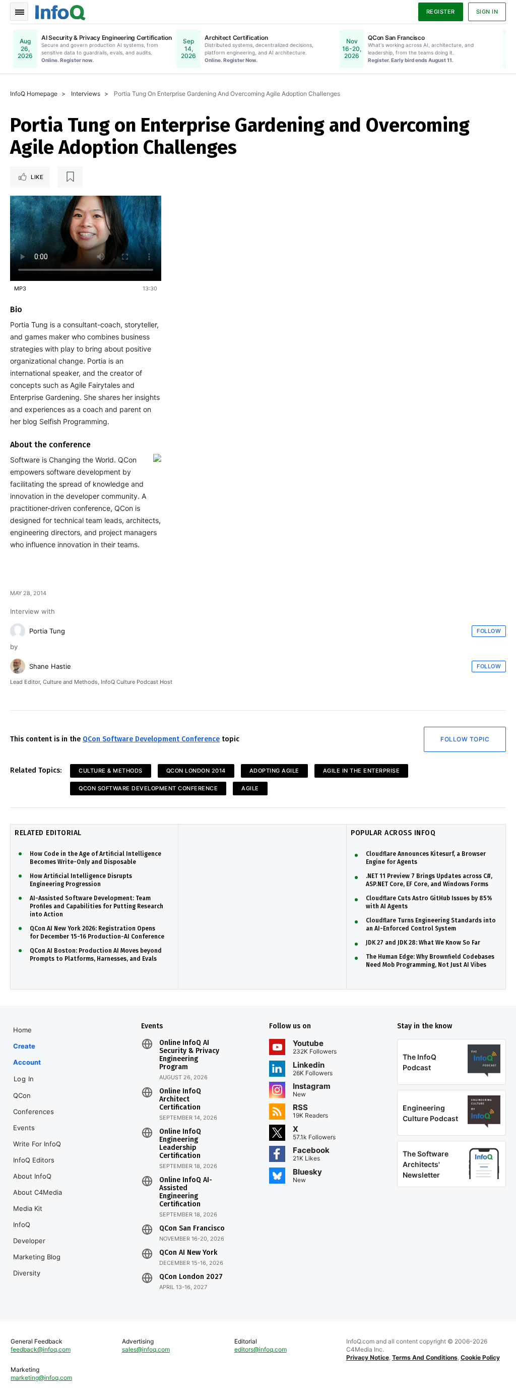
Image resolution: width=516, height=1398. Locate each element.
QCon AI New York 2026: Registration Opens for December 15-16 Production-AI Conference (97, 932)
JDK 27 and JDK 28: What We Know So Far (423, 942)
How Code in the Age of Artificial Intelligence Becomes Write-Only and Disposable (95, 857)
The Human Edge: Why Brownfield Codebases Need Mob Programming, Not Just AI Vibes (430, 960)
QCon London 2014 (196, 770)
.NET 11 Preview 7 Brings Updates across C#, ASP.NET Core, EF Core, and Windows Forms (429, 880)
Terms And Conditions (425, 1357)
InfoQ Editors (33, 1160)
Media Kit (27, 1208)
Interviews (85, 93)
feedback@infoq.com (41, 1349)
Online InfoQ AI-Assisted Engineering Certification (185, 1192)
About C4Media (37, 1192)
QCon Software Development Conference (151, 739)
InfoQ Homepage (33, 93)
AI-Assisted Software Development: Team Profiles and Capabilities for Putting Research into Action (96, 906)
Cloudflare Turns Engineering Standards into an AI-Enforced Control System (431, 924)
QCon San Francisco (192, 1229)
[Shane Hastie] (17, 666)
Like (37, 177)
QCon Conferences (33, 1103)
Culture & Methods (111, 770)
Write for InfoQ (37, 1144)
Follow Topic (464, 739)
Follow (489, 630)
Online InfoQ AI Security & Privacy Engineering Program (189, 1055)
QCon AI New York (188, 1253)
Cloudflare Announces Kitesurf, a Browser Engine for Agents (426, 857)
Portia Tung (47, 631)
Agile (250, 788)
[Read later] (70, 177)
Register (440, 11)
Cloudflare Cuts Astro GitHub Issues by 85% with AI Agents (429, 902)
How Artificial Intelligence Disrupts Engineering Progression (81, 880)
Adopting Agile (274, 770)
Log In (24, 1079)
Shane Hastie (50, 666)
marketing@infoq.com (41, 1377)
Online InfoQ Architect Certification (180, 1099)
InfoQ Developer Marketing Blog (36, 1240)
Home (22, 1030)
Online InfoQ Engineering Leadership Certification (180, 1144)
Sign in (487, 11)
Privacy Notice (367, 1357)
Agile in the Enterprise (361, 770)
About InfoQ (32, 1176)
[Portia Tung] (17, 630)
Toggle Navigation (19, 12)
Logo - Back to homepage (60, 11)
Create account (27, 1054)
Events (24, 1128)
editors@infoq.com (260, 1349)
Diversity (26, 1273)
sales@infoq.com (146, 1349)
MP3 (20, 288)
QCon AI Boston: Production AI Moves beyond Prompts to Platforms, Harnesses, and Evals (96, 954)
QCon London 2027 (191, 1277)
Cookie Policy (480, 1357)
